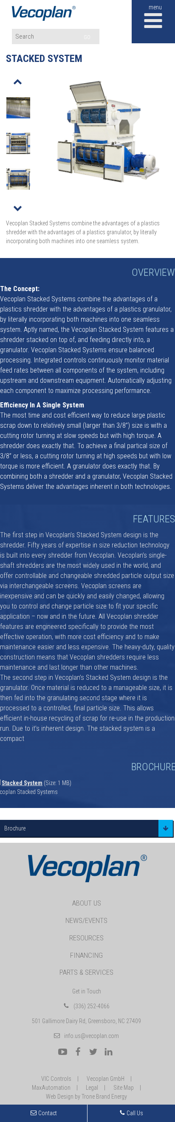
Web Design (59, 1096)
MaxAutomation (51, 1087)
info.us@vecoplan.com (91, 1035)
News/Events (86, 920)
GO (87, 37)
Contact (47, 1113)
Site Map (123, 1087)
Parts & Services (86, 972)
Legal (92, 1087)
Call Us (134, 1113)
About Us (86, 903)
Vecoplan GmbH (105, 1078)
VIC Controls (56, 1078)
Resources (86, 938)
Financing (86, 955)
